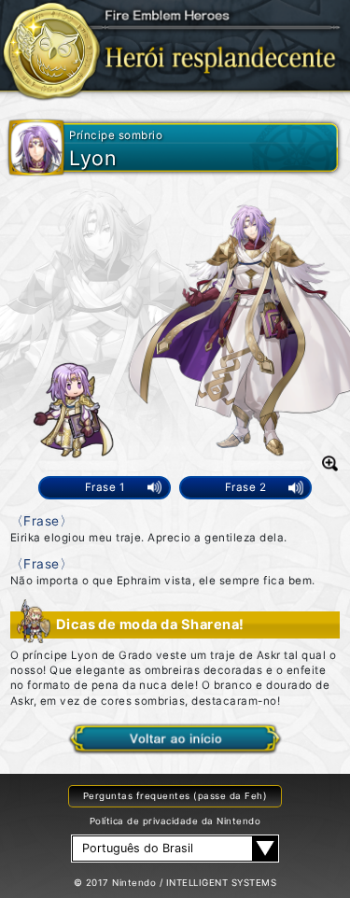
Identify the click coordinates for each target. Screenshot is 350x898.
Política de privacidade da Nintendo (175, 821)
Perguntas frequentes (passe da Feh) (175, 796)
